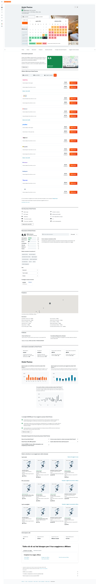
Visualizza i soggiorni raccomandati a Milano (70, 504)
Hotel (26, 581)
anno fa (30, 261)
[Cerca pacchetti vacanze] (1, 12)
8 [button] (43, 29)
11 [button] (32, 32)
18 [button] (32, 35)
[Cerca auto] (1, 10)
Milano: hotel (47, 581)
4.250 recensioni (32, 10)
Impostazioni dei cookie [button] (26, 202)
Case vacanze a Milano (45, 558)
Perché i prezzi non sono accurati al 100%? (31, 575)
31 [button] (30, 40)
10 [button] (30, 32)
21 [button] (40, 35)
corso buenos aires (25, 259)
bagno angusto (34, 256)
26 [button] (35, 37)
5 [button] (35, 29)
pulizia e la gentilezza (33, 259)
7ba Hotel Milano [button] (68, 471)
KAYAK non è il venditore (27, 571)
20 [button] (38, 35)
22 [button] (43, 35)
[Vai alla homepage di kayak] (7, 1)
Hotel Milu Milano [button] (25, 470)
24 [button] (30, 37)
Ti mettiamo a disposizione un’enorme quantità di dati (33, 573)
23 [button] (46, 35)
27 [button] (38, 37)
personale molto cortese (26, 256)
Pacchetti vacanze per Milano (64, 557)
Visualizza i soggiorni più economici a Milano (70, 480)
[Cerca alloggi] (1, 7)
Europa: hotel (30, 581)
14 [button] (40, 32)
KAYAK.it (23, 581)
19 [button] (35, 35)
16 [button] (46, 32)
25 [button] (32, 37)
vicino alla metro (25, 261)
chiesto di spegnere (25, 264)
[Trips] (1, 21)
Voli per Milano (26, 557)
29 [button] (43, 37)
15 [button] (43, 32)
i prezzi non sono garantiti (43, 568)
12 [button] (35, 32)
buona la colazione (32, 254)
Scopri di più (55, 198)
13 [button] (38, 32)
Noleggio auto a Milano (45, 557)
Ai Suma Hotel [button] (38, 471)
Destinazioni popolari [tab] (37, 550)
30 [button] (46, 37)
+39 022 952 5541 (25, 13)
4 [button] (60, 27)
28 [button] (40, 37)
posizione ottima (25, 254)
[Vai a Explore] (1, 15)
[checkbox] (27, 283)
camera (34, 261)
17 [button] (30, 35)
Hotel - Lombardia (41, 581)
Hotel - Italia (35, 581)
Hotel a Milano (26, 558)
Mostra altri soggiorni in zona (73, 456)
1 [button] (43, 27)
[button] (2, 1)
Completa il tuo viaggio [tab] (27, 550)
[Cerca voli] (1, 5)
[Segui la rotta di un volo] (1, 17)
